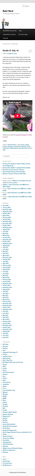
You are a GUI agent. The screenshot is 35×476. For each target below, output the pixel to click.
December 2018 (7, 221)
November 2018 (7, 223)
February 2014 (7, 301)
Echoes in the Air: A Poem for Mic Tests (14, 173)
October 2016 (6, 259)
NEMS (4, 398)
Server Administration (9, 424)
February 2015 (7, 279)
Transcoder (6, 440)
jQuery (5, 386)
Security (5, 422)
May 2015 (5, 275)
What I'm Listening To (9, 450)
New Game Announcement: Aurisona (13, 169)
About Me (5, 38)
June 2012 (5, 335)
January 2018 (6, 237)
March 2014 (6, 299)
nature (28, 146)
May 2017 (5, 251)
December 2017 (7, 239)
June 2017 (5, 249)
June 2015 (5, 273)
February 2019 (7, 217)
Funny (4, 370)
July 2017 (5, 247)
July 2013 (5, 311)
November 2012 (7, 325)
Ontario (5, 402)
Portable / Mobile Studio (10, 412)
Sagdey (5, 184)
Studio (5, 434)
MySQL (5, 396)
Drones (5, 364)
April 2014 (5, 297)
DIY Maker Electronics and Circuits (13, 362)
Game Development (8, 372)
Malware (5, 392)
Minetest (5, 394)
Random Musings (8, 414)
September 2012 (7, 329)
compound (10, 146)
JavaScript (6, 384)
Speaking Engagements (9, 430)
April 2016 (5, 263)
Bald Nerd (8, 10)
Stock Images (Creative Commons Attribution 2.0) (17, 432)
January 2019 (6, 219)
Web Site (5, 446)
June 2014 (5, 293)
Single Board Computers (9, 34)
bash (4, 350)
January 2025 (6, 207)
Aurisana (5, 346)
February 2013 (7, 321)
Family (5, 368)
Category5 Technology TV (10, 352)
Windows (5, 452)
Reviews (5, 420)
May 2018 (5, 233)
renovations (6, 148)
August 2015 (6, 269)
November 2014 (7, 283)
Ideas (4, 380)
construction (16, 146)
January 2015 (6, 281)
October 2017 (6, 241)
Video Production (8, 444)
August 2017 (6, 245)
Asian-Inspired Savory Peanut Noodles (14, 171)
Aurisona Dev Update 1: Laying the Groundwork (16, 168)
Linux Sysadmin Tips (9, 390)
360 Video (5, 344)
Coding (5, 354)
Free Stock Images (23, 34)
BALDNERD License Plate (10, 30)
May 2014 (5, 295)
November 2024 (7, 209)
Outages (5, 404)
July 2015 (5, 271)
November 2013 (7, 305)
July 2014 (5, 291)
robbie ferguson (14, 148)
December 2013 (7, 303)
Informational (6, 382)
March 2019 (6, 215)
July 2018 (5, 231)
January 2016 (6, 267)
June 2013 (5, 313)
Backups (5, 348)
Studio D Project (12, 145)
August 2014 (6, 289)
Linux (4, 388)
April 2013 (5, 317)
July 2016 (5, 261)
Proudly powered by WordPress (17, 472)
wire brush (24, 148)
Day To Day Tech (7, 360)
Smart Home (6, 428)
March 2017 (6, 255)
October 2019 (6, 213)
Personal (5, 406)
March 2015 (6, 277)
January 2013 (6, 323)
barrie (22, 145)
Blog (20, 30)
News (4, 400)
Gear (4, 376)
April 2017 (5, 253)
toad (20, 148)
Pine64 (5, 410)
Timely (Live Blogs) (8, 438)
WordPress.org (7, 465)
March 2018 (6, 235)
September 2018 (7, 227)
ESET (4, 366)
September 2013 (7, 309)
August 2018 (6, 229)
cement (5, 146)
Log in (4, 459)
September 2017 (7, 243)
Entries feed (6, 461)
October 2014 (6, 285)
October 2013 (6, 307)
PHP (4, 408)
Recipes (5, 418)
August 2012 (6, 331)
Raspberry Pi (6, 416)
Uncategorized (7, 442)
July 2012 (5, 333)
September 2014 (7, 287)
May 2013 (5, 315)
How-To (5, 378)
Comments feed (7, 463)
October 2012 (6, 327)
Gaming (5, 374)
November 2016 (7, 257)
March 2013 (6, 319)
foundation (23, 146)
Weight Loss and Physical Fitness (12, 448)
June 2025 (5, 205)
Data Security (6, 358)
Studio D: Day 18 (10, 50)
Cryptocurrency (7, 356)
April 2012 (5, 337)
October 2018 (6, 225)
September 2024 (7, 211)
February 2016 (7, 265)
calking (27, 145)
